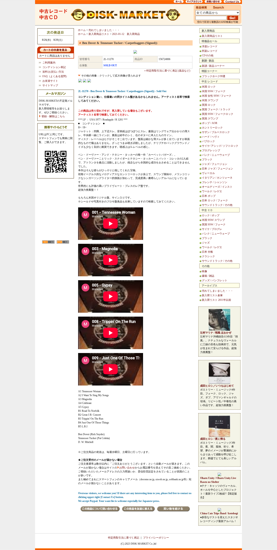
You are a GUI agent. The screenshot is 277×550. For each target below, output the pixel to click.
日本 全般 (207, 251)
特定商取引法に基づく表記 (123, 537)
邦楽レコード (209, 50)
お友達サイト (50, 80)
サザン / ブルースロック (216, 132)
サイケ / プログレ (212, 229)
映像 (204, 271)
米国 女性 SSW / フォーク (216, 95)
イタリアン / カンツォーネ (217, 177)
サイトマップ (50, 85)
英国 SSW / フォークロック (217, 114)
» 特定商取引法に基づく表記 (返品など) (167, 70)
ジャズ (206, 242)
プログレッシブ (211, 150)
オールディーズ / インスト (217, 186)
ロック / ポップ (210, 215)
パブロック (208, 141)
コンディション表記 (54, 67)
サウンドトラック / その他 (217, 205)
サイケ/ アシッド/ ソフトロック (220, 145)
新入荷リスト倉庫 (212, 295)
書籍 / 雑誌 (208, 275)
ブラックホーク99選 (213, 76)
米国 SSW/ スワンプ (213, 219)
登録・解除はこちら (53, 116)
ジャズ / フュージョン (214, 164)
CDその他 (207, 55)
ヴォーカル (208, 173)
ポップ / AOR (209, 123)
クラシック (208, 256)
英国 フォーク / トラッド (216, 109)
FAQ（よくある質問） (55, 76)
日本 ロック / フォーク (215, 200)
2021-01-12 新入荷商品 (126, 34)
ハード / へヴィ (210, 136)
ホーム (82, 30)
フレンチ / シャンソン (214, 182)
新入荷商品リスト (212, 35)
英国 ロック (209, 104)
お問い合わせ (127, 467)
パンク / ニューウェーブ (216, 154)
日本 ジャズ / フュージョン (217, 168)
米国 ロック (209, 86)
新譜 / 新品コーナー (213, 65)
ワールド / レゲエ (212, 191)
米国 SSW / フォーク (213, 91)
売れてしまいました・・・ (217, 290)
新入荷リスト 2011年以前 (216, 299)
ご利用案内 (48, 62)
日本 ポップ (209, 195)
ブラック (207, 159)
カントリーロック (212, 127)
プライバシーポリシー (156, 537)
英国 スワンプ (210, 118)
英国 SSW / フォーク (213, 224)
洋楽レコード (209, 46)
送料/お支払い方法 (53, 71)
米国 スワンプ (210, 100)
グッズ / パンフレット (214, 280)
